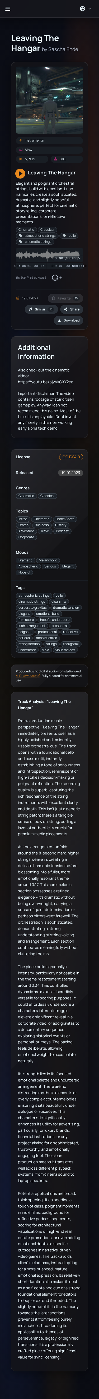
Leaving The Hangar (52, 172)
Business (42, 525)
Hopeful (24, 572)
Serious (50, 566)
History (61, 525)
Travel (45, 531)
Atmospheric (28, 566)
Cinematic (26, 495)
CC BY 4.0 (71, 457)
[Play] (20, 173)
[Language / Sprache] (86, 8)
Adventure (26, 531)
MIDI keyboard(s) (28, 675)
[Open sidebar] (7, 8)
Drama (23, 525)
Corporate (26, 537)
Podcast (62, 531)
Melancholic (48, 560)
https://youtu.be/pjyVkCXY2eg (45, 382)
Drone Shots (65, 519)
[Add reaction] (57, 278)
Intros (22, 519)
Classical (47, 495)
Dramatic (25, 560)
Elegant (68, 566)
